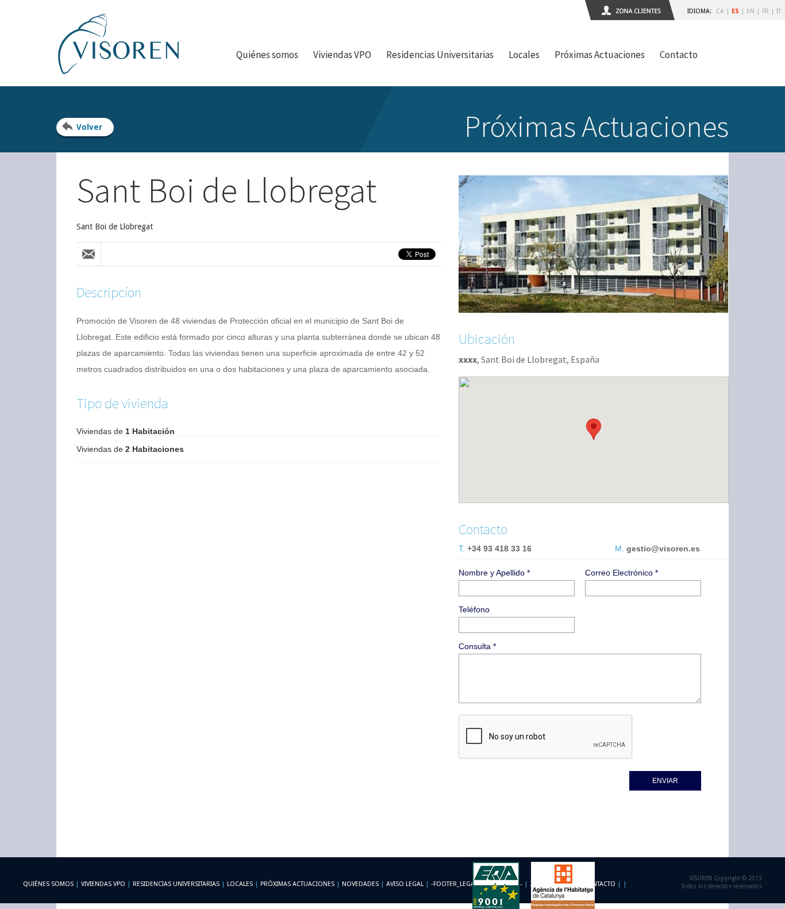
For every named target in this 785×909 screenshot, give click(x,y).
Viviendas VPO (342, 54)
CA (720, 11)
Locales (524, 54)
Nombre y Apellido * (494, 572)
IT (778, 11)
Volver (89, 127)
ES (735, 11)
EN (750, 11)
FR (765, 11)
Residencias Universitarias (440, 54)
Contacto (679, 54)
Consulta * (477, 646)
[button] (593, 429)
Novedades (360, 884)
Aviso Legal (405, 884)
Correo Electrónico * (621, 572)
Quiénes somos (267, 54)
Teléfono (474, 609)
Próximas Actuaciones (600, 54)
